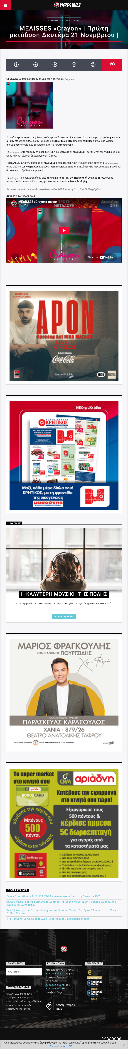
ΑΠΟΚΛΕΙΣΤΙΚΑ (55, 20)
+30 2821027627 (54, 985)
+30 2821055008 (54, 973)
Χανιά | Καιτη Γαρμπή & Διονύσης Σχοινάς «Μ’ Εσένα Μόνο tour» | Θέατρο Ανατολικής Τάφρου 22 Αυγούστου (61, 903)
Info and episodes (63, 616)
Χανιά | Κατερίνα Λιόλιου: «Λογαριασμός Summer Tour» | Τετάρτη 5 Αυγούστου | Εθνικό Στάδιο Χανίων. (62, 912)
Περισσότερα (57, 1046)
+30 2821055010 (54, 988)
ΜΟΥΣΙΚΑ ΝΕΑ (73, 20)
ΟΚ (70, 1046)
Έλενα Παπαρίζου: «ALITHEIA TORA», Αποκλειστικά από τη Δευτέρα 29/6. (53, 896)
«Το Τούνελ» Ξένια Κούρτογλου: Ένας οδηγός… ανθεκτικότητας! (47, 918)
